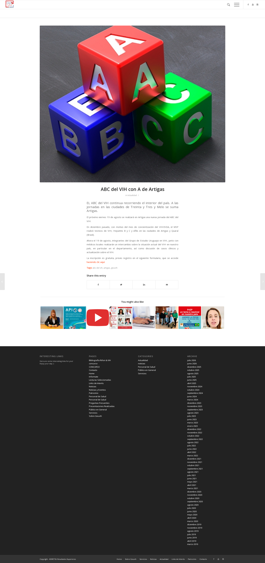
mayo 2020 (192, 514)
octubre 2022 (193, 435)
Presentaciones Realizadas (102, 406)
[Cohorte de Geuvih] (143, 317)
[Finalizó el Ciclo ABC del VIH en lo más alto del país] (262, 281)
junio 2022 (192, 449)
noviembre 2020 (194, 494)
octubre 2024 (193, 389)
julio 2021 (191, 475)
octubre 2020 (193, 498)
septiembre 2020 (195, 501)
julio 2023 (191, 416)
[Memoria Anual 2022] (167, 317)
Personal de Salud (97, 396)
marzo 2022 (192, 455)
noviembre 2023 (194, 406)
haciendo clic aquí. (96, 262)
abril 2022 (191, 452)
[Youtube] (252, 4)
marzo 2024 (192, 399)
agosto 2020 (192, 504)
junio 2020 (192, 511)
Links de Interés (96, 383)
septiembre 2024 (195, 393)
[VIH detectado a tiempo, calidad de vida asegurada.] (51, 317)
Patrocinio (93, 393)
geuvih (114, 267)
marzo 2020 (192, 521)
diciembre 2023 (194, 403)
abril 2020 (191, 517)
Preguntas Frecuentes (99, 403)
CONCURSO (94, 366)
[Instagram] (257, 4)
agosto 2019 (192, 531)
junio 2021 (192, 478)
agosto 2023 (192, 412)
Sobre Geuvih (95, 416)
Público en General (98, 409)
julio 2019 (191, 534)
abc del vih (98, 267)
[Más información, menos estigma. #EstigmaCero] (2, 281)
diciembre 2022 (194, 429)
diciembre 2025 (194, 366)
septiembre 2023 (195, 409)
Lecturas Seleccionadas (100, 379)
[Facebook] (248, 4)
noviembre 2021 (194, 462)
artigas (107, 267)
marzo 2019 (192, 544)
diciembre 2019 (194, 524)
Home (91, 373)
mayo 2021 (192, 481)
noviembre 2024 (194, 386)
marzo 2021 (192, 488)
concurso (93, 363)
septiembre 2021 (195, 468)
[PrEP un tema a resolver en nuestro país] (190, 317)
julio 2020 (191, 508)
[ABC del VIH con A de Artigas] (132, 104)
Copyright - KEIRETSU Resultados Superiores (58, 559)
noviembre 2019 (194, 527)
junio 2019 (192, 537)
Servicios (93, 412)
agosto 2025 (192, 373)
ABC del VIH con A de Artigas (132, 189)
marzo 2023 (192, 422)
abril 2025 (191, 383)
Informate (93, 376)
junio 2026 (192, 363)
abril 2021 (191, 485)
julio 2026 (191, 360)
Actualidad (132, 195)
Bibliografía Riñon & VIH (100, 360)
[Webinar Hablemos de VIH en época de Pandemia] (120, 317)
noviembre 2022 (194, 432)
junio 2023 (192, 419)
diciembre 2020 (194, 491)
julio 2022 (191, 445)
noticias (141, 363)
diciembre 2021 (194, 458)
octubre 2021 (193, 465)
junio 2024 (192, 396)
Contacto (93, 370)
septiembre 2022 (195, 439)
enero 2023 (192, 426)
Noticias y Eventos (97, 389)
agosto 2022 (192, 442)
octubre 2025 (193, 370)
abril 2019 (191, 541)
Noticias (92, 386)
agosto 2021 (192, 472)
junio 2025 (192, 379)
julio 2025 (191, 376)
